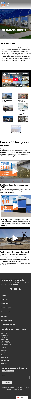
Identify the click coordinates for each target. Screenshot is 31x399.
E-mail (3, 375)
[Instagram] (20, 289)
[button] (29, 4)
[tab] (7, 98)
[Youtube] (15, 289)
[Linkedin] (10, 289)
